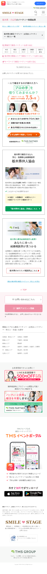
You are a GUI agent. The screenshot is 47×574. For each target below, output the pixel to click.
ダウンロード (40, 3)
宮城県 (26, 337)
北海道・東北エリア (8, 337)
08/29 (23, 51)
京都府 (26, 346)
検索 (36, 14)
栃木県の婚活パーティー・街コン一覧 (34, 26)
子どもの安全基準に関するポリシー (28, 528)
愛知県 (19, 343)
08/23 (6, 51)
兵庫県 (37, 346)
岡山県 (19, 350)
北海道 (19, 337)
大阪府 (31, 346)
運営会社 (8, 526)
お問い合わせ (23, 530)
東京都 (26, 340)
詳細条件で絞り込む (24, 67)
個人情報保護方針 (10, 528)
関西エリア (6, 346)
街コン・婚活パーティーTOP (10, 26)
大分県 (26, 353)
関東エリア (6, 340)
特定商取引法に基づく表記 (30, 526)
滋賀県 (19, 346)
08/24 (15, 51)
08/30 (32, 51)
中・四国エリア (7, 350)
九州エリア (6, 353)
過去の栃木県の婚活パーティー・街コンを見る (23, 281)
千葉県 (19, 340)
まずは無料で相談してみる (21, 135)
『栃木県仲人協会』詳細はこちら (23, 209)
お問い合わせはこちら (25, 299)
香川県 (26, 350)
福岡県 (19, 353)
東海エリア (6, 343)
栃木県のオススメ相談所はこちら (23, 271)
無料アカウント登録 (25, 308)
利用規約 (17, 526)
